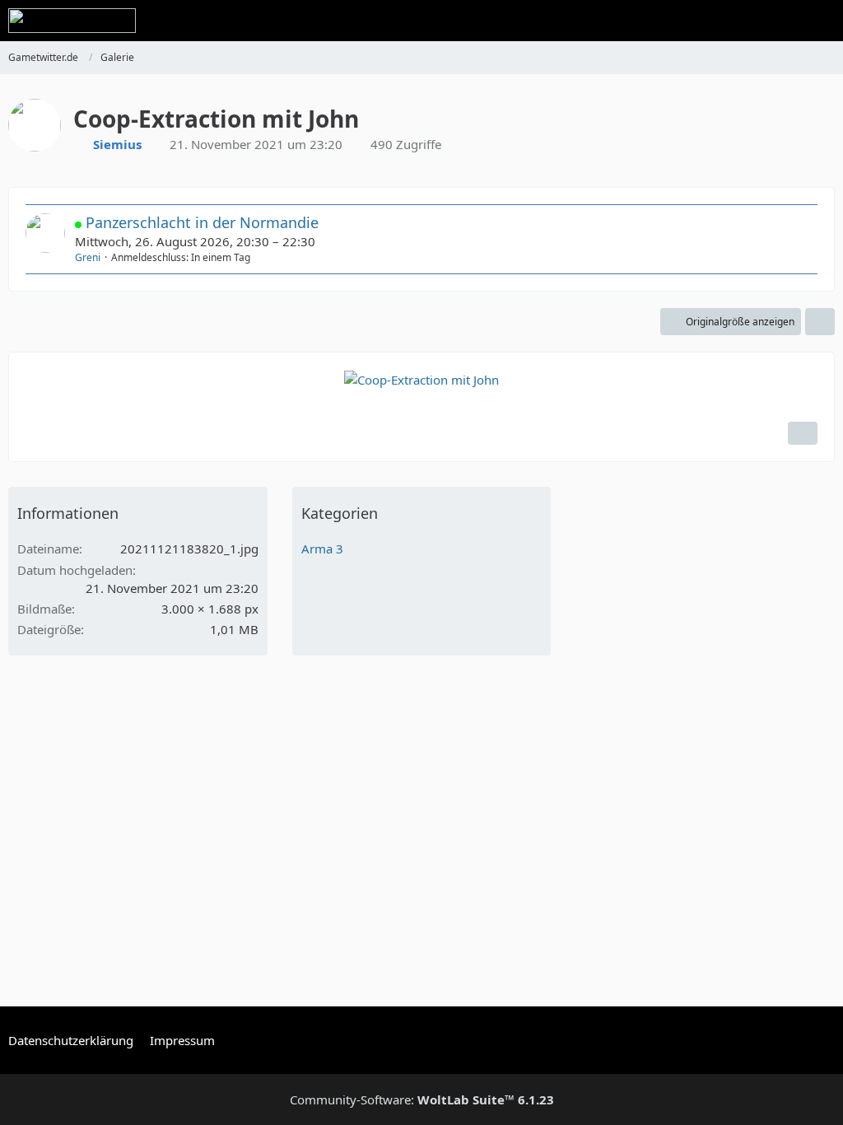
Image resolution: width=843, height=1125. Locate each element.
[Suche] (739, 20)
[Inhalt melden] (802, 433)
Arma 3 (322, 548)
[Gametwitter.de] (72, 20)
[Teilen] (820, 322)
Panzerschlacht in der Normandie (202, 222)
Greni (87, 257)
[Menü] (821, 20)
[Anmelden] (780, 20)
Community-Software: (422, 1099)
